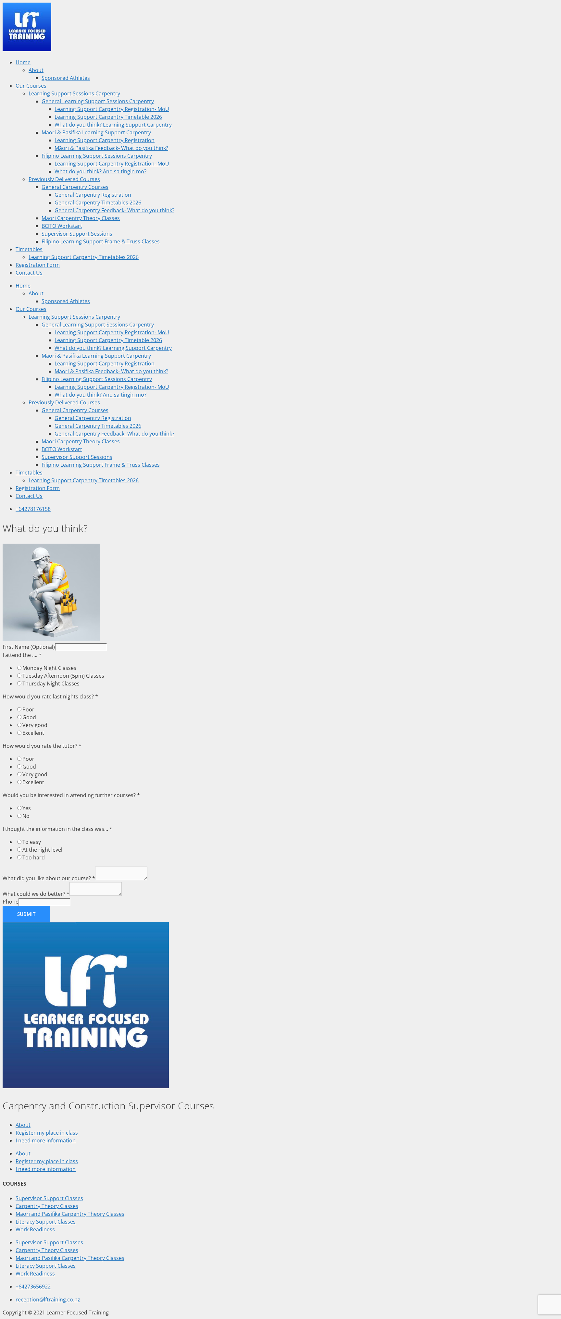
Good (29, 717)
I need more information (46, 1140)
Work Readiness (35, 1229)
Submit (26, 914)
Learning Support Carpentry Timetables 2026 (84, 257)
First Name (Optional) (29, 646)
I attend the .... (22, 655)
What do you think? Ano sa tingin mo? (100, 171)
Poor (28, 709)
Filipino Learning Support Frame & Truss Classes (101, 241)
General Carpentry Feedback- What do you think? (114, 210)
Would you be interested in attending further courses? (71, 795)
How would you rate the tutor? (42, 745)
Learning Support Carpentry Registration (105, 140)
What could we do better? (36, 893)
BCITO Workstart (62, 225)
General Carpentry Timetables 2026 (98, 202)
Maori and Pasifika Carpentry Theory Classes (70, 1213)
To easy (31, 841)
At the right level (42, 849)
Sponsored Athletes (66, 77)
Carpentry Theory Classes (47, 1206)
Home (23, 62)
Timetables (29, 249)
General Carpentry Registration (93, 194)
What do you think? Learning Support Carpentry (113, 124)
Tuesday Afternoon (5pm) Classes (63, 675)
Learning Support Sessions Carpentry (74, 93)
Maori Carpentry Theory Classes (81, 218)
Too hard (33, 857)
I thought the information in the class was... (57, 828)
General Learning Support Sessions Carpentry (98, 101)
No (26, 816)
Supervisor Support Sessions (77, 233)
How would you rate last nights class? (50, 696)
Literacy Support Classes (46, 1221)
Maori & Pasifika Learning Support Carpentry (96, 132)
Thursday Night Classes (51, 683)
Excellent (33, 732)
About (36, 70)
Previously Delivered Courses (64, 179)
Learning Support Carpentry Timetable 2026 (108, 116)
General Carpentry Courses (75, 187)
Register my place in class (47, 1132)
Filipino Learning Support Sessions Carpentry (97, 155)
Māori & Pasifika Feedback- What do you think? (111, 148)
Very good (34, 725)
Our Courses (31, 85)
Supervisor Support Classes (49, 1198)
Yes (26, 808)
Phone (11, 901)
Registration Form (38, 264)
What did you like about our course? (49, 878)
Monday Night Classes (49, 668)
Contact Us (29, 272)
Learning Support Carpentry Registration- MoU (112, 109)
